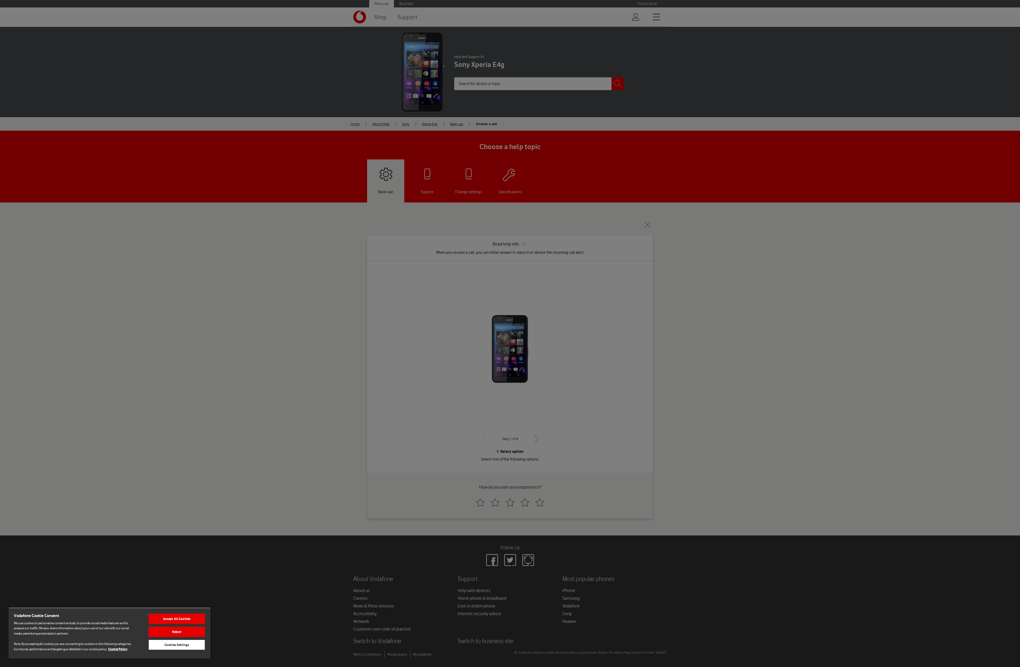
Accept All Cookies (176, 619)
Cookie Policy (118, 649)
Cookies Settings (176, 645)
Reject (176, 632)
